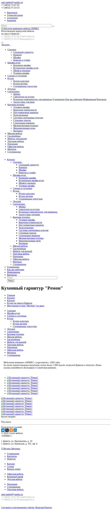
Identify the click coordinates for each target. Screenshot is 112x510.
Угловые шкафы (21, 73)
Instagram (11, 20)
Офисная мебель (15, 146)
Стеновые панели (22, 120)
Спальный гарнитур (23, 52)
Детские (11, 89)
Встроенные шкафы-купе (25, 68)
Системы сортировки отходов (28, 117)
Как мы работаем (73, 99)
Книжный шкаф (15, 476)
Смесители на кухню (23, 97)
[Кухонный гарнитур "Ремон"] (22, 377)
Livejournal (12, 18)
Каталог (6, 44)
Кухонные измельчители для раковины (32, 99)
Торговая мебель (15, 141)
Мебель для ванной (17, 138)
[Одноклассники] (11, 430)
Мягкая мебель (14, 133)
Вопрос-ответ (14, 469)
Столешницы (14, 152)
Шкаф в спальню (21, 70)
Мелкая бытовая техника (25, 125)
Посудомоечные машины (25, 112)
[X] (7, 430)
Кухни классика (21, 81)
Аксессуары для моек (24, 102)
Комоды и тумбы (21, 60)
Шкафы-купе (13, 62)
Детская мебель (14, 479)
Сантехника (13, 91)
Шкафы (17, 57)
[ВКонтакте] (3, 430)
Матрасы (11, 149)
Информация (89, 99)
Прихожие (12, 144)
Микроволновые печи (24, 128)
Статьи (10, 466)
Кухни (10, 78)
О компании (58, 99)
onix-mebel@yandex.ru (12, 2)
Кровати (17, 55)
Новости (11, 459)
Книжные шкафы (22, 65)
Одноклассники (15, 15)
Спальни (11, 49)
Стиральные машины (24, 123)
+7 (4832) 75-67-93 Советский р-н (18, 36)
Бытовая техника (15, 104)
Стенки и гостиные (17, 76)
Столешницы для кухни (25, 86)
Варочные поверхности (25, 110)
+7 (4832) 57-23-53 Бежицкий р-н (17, 39)
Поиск (10, 281)
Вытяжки (18, 131)
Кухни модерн (20, 83)
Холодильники (20, 115)
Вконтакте (12, 12)
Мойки (16, 94)
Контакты (101, 99)
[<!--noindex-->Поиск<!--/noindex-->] (53, 26)
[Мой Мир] (15, 430)
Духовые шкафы (21, 107)
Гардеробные (14, 136)
